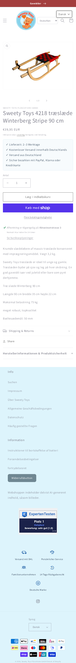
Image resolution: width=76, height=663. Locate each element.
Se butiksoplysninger (20, 238)
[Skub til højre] (46, 100)
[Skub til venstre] (29, 100)
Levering (21, 134)
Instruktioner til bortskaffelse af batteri (33, 450)
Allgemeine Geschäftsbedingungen (30, 408)
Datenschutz (16, 417)
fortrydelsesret (17, 468)
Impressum (15, 391)
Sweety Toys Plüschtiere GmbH (34, 661)
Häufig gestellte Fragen (22, 426)
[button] (5, 20)
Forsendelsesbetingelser (23, 459)
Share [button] (11, 341)
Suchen (12, 382)
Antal (6, 175)
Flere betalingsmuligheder (38, 217)
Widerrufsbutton (22, 478)
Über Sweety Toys (19, 400)
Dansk (36, 627)
